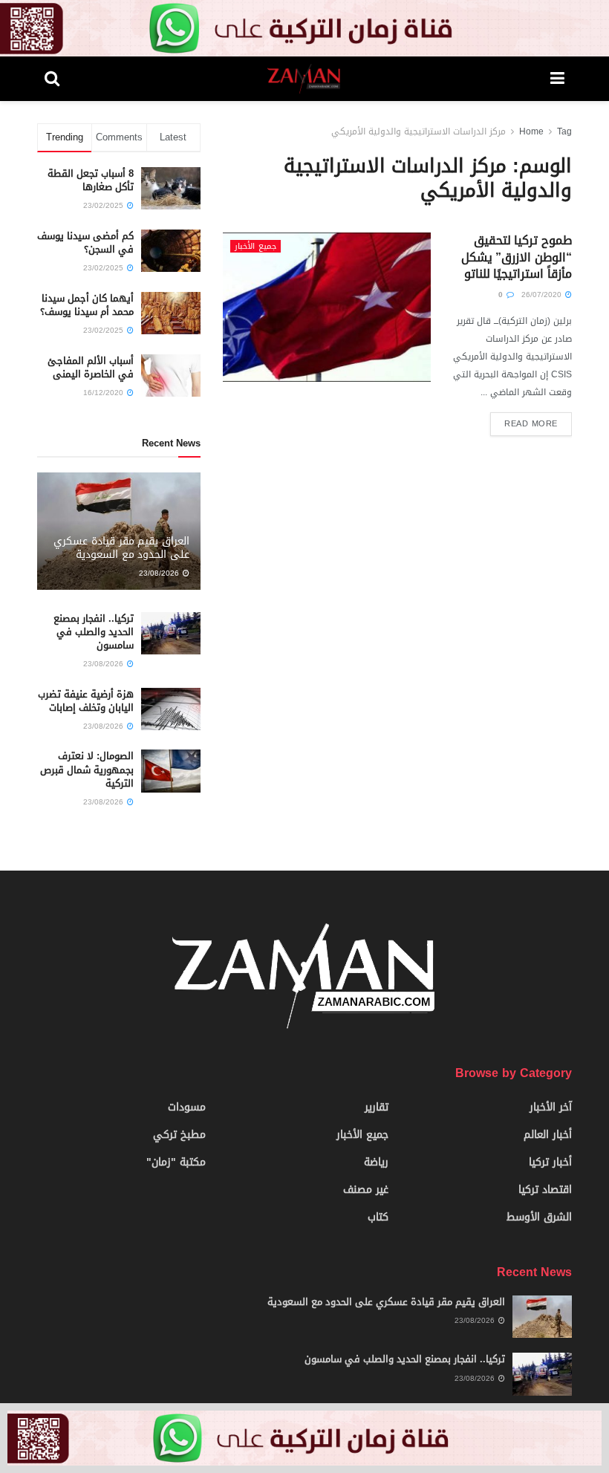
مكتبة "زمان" (176, 1162)
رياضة (376, 1162)
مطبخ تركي (179, 1135)
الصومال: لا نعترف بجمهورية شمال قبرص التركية (87, 769)
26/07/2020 (542, 294)
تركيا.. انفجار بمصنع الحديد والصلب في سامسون (93, 631)
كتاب (378, 1217)
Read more (531, 424)
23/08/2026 (160, 573)
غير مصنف (365, 1190)
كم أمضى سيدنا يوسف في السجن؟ (85, 242)
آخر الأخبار (551, 1107)
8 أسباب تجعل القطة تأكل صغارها (91, 180)
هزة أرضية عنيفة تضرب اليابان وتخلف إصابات (86, 701)
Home (531, 131)
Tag (564, 131)
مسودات (187, 1107)
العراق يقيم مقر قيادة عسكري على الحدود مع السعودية (121, 548)
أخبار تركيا (550, 1162)
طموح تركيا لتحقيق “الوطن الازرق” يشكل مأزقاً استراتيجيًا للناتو (516, 257)
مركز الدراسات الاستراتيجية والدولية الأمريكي (418, 131)
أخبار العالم (548, 1135)
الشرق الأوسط (539, 1217)
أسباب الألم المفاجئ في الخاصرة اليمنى (91, 367)
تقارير (376, 1107)
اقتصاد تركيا (545, 1190)
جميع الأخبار (255, 246)
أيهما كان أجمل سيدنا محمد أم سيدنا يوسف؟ (87, 305)
